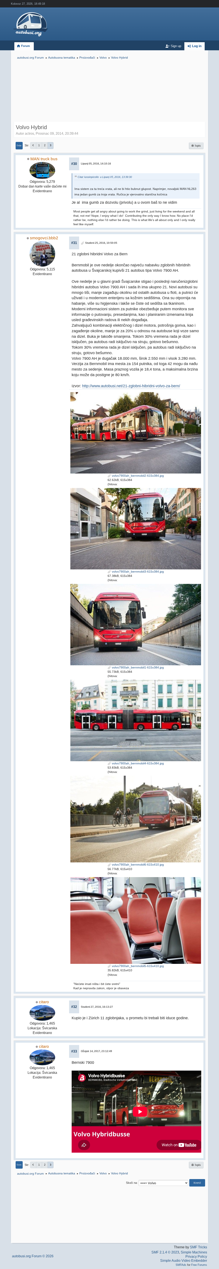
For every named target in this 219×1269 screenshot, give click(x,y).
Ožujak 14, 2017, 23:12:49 (96, 1051)
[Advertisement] (109, 91)
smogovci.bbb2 (44, 238)
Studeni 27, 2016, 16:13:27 (97, 1007)
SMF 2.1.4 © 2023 (165, 1252)
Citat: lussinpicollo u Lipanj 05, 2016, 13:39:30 (105, 177)
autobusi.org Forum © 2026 (32, 1256)
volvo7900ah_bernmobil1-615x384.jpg (137, 667)
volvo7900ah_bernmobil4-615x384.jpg (137, 763)
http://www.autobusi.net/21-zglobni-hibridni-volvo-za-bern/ (131, 386)
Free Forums (199, 1264)
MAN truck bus (44, 159)
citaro (44, 1002)
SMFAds (181, 1264)
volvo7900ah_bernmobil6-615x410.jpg (137, 864)
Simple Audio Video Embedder (183, 1260)
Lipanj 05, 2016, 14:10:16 (96, 163)
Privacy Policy (196, 1256)
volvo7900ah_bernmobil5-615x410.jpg (137, 966)
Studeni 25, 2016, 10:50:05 (101, 243)
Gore (19, 1165)
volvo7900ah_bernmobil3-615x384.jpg (137, 571)
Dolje (19, 145)
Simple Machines (194, 1252)
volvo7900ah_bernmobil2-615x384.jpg (137, 475)
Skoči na (131, 1182)
